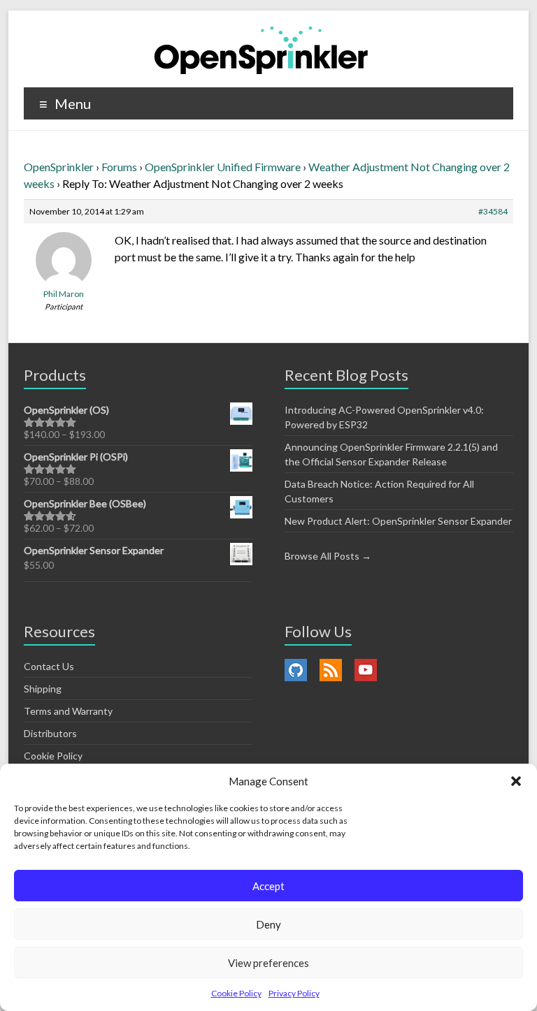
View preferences (268, 963)
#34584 (493, 211)
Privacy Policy (294, 993)
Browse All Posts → (328, 556)
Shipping (43, 688)
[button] (516, 781)
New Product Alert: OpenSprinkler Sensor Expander (398, 521)
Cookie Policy (236, 993)
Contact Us (49, 666)
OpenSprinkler (59, 166)
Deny (268, 924)
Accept (268, 886)
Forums (119, 166)
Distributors (50, 733)
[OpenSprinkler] (261, 49)
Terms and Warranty (68, 711)
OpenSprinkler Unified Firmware (223, 166)
